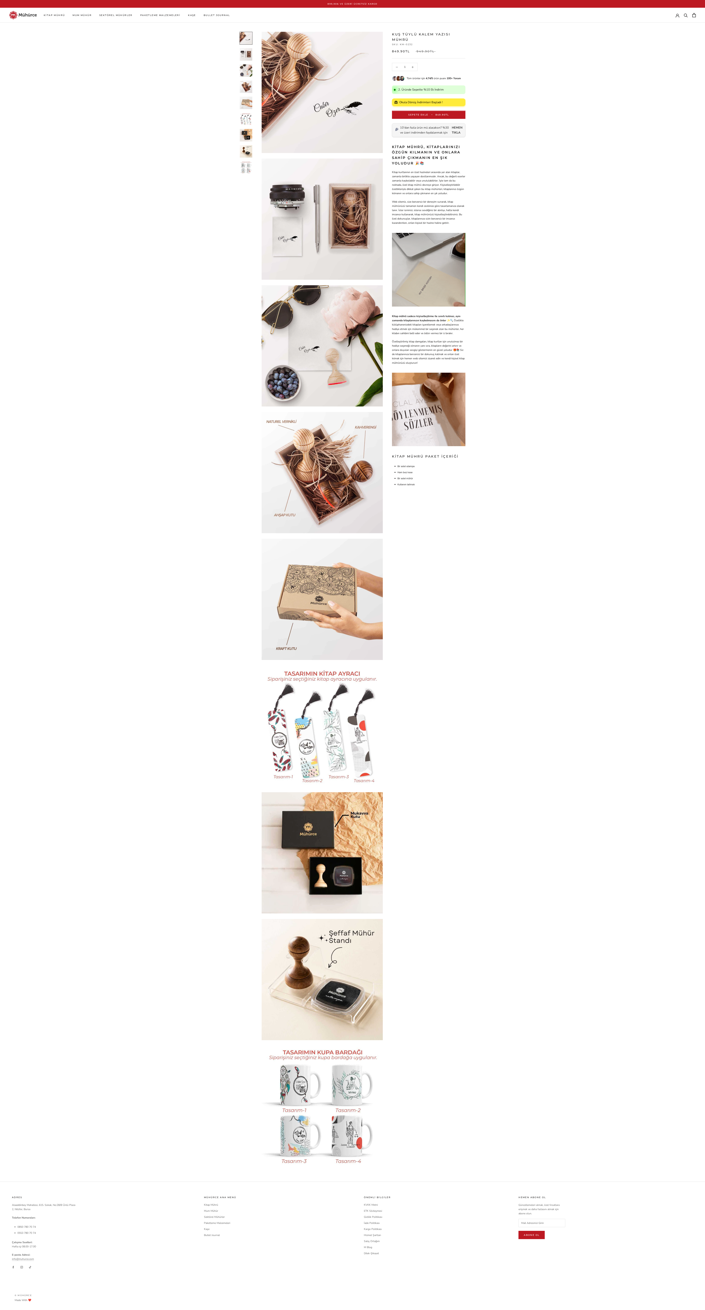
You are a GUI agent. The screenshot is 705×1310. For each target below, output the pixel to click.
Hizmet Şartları (372, 1235)
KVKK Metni (371, 1205)
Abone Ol (531, 1235)
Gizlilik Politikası (373, 1217)
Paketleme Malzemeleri (160, 15)
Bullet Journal (217, 15)
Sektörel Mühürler (116, 15)
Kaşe (192, 15)
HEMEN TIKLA (457, 130)
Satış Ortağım (372, 1241)
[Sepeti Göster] (694, 15)
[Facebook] (13, 1267)
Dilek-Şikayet (371, 1253)
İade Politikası (372, 1223)
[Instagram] (21, 1267)
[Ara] (686, 15)
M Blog (368, 1247)
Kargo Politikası (373, 1229)
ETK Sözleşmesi (373, 1211)
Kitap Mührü (54, 15)
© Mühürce (23, 1295)
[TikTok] (30, 1267)
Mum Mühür (82, 15)
